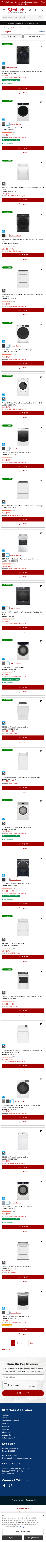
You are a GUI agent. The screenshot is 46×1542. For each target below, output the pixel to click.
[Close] (43, 1515)
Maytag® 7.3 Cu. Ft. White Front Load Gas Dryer (16, 452)
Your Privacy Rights (23, 1531)
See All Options (11, 68)
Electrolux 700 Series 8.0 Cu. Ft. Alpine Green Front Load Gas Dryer (22, 71)
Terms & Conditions (23, 1508)
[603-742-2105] (36, 10)
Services (5, 1423)
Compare (24, 92)
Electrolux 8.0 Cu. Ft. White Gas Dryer (13, 128)
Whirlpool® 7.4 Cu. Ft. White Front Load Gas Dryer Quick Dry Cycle (22, 403)
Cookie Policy (19, 1527)
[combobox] (34, 36)
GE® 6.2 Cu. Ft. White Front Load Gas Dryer (15, 727)
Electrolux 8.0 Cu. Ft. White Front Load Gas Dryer (17, 827)
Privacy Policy (23, 1512)
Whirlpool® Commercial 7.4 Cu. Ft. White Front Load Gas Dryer (21, 777)
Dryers (30, 28)
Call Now (24, 4)
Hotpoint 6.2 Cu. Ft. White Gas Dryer (13, 943)
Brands (4, 1418)
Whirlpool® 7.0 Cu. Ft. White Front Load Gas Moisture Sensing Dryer (22, 506)
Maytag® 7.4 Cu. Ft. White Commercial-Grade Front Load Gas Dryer (22, 996)
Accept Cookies (33, 1538)
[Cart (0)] (42, 10)
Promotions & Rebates (10, 1421)
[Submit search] (40, 17)
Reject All (12, 1538)
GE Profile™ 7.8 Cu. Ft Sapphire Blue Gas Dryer (16, 884)
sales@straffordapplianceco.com (19, 1458)
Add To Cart (23, 88)
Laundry (22, 28)
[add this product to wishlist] (41, 45)
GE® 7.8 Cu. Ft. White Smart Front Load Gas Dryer (17, 350)
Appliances (14, 28)
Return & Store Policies (10, 1438)
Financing (5, 1429)
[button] (3, 10)
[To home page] (17, 10)
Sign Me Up (23, 1393)
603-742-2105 (13, 1455)
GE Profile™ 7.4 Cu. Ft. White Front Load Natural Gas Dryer (20, 559)
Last (31, 1343)
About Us (5, 1426)
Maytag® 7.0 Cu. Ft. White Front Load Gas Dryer (16, 1266)
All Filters (13, 36)
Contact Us (6, 1435)
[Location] (30, 10)
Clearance (6, 1432)
